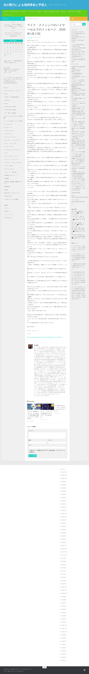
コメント (31, 430)
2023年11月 (64, 475)
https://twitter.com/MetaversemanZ (80, 197)
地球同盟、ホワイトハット (11, 175)
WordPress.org (8, 217)
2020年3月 (63, 615)
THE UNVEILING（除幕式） (11, 109)
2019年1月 (63, 660)
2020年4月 (63, 612)
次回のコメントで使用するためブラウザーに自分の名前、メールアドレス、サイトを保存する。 (47, 451)
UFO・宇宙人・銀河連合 (10, 113)
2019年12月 (64, 625)
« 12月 (4, 55)
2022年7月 (63, 526)
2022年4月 (63, 536)
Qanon (6, 103)
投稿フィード (8, 211)
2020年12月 (64, 587)
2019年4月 (63, 651)
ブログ (6, 153)
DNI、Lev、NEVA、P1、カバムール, (13, 90)
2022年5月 (63, 532)
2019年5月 (63, 647)
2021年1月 (63, 583)
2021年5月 (63, 571)
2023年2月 (63, 504)
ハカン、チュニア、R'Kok (11, 143)
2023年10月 (64, 478)
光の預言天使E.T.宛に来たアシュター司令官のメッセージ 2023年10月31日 (78, 274)
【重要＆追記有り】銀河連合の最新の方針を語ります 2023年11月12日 (78, 265)
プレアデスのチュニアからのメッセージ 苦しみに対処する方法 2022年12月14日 (78, 247)
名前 (30, 440)
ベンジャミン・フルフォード (11, 159)
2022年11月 (64, 513)
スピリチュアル (8, 133)
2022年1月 (63, 545)
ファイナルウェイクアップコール (12, 149)
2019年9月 (63, 635)
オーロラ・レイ (8, 127)
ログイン (7, 208)
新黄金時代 (7, 186)
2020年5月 (63, 609)
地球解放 (7, 178)
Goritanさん (7, 100)
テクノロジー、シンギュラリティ (12, 140)
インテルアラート (9, 124)
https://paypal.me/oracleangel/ (10, 82)
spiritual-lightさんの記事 (10, 106)
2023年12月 (64, 472)
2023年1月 (63, 507)
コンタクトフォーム (8, 15)
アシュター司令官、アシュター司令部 (13, 121)
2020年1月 (63, 622)
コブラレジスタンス (9, 130)
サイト (30, 445)
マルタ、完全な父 (9, 165)
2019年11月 (64, 628)
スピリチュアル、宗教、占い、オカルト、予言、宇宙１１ (78, 218)
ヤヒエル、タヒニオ (9, 169)
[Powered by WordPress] (8, 671)
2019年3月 (63, 654)
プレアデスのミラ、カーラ (11, 156)
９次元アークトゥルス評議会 (11, 199)
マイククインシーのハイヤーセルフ (13, 162)
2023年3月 (63, 500)
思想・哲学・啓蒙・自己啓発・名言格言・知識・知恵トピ (78, 229)
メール (50, 440)
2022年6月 (63, 529)
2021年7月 (63, 564)
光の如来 (30, 37)
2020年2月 (63, 619)
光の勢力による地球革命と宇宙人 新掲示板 (14, 11)
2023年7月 (63, 488)
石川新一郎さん (8, 196)
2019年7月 (63, 641)
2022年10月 (64, 516)
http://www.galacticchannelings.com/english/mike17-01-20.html (44, 337)
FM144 (6, 93)
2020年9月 (63, 596)
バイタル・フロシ (9, 146)
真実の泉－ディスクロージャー (12, 193)
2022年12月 (64, 510)
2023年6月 (63, 491)
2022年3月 (63, 539)
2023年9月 (63, 481)
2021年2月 (63, 580)
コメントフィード (9, 214)
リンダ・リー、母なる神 (10, 172)
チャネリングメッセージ (33, 18)
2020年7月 (63, 603)
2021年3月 (63, 577)
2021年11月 (64, 552)
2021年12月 (64, 548)
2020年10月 (64, 593)
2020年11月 (64, 590)
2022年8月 (63, 523)
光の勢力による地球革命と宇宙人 (25, 5)
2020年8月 (63, 599)
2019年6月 (63, 644)
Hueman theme (20, 671)
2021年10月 (64, 555)
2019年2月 (63, 657)
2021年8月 (63, 561)
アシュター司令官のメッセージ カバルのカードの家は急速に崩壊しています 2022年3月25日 (33, 415)
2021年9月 (63, 558)
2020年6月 (63, 606)
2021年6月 (63, 567)
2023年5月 (63, 494)
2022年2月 (63, 542)
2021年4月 (63, 574)
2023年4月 (63, 497)
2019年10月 (64, 631)
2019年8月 (63, 638)
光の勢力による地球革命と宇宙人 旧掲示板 (54, 11)
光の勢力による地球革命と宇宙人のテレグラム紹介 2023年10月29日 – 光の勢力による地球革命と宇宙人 (78, 295)
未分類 (6, 189)
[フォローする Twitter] (22, 19)
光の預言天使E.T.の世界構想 (74, 11)
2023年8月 (63, 484)
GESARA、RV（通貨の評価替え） (12, 97)
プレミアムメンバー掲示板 (34, 11)
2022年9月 (63, 520)
